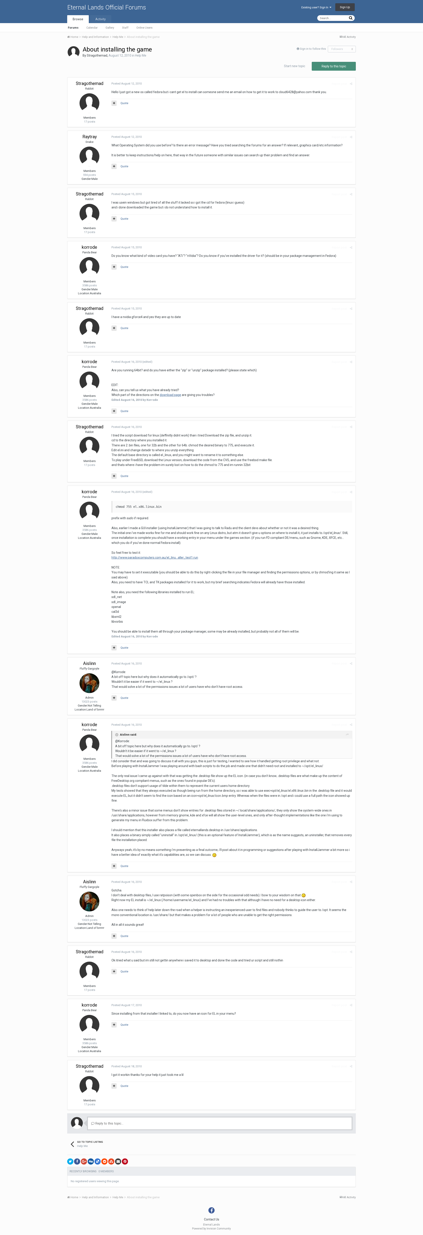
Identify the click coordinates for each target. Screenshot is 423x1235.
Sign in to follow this (313, 48)
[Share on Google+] (84, 1161)
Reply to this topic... (109, 1123)
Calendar (92, 27)
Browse (78, 19)
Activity (100, 19)
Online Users (144, 27)
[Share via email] (118, 1161)
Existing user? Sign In (315, 7)
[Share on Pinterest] (125, 1161)
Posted (126, 83)
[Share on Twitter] (70, 1161)
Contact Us (211, 1219)
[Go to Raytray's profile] (89, 156)
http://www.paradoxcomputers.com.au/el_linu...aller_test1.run (154, 557)
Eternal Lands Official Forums (106, 7)
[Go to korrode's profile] (89, 267)
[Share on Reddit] (104, 1161)
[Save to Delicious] (98, 1161)
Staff (125, 27)
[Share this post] (351, 83)
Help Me (140, 55)
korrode (89, 247)
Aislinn (89, 663)
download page (170, 395)
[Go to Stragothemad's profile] (74, 52)
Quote (124, 103)
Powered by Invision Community (211, 1228)
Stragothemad (97, 55)
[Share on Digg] (91, 1161)
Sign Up (345, 7)
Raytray (89, 136)
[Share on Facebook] (77, 1161)
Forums (73, 27)
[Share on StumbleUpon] (111, 1161)
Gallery (110, 27)
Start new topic (294, 66)
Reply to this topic (334, 66)
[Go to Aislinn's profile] (89, 683)
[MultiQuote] (114, 103)
